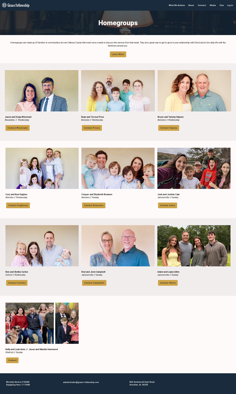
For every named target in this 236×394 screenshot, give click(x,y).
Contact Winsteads (18, 128)
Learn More (118, 54)
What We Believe (177, 5)
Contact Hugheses (18, 205)
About (191, 5)
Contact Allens (168, 283)
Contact (12, 360)
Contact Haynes (168, 128)
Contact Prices (92, 128)
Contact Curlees (16, 283)
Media (213, 5)
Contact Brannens (93, 205)
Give (222, 5)
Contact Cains (167, 205)
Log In (230, 5)
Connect (202, 5)
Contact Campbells (94, 283)
